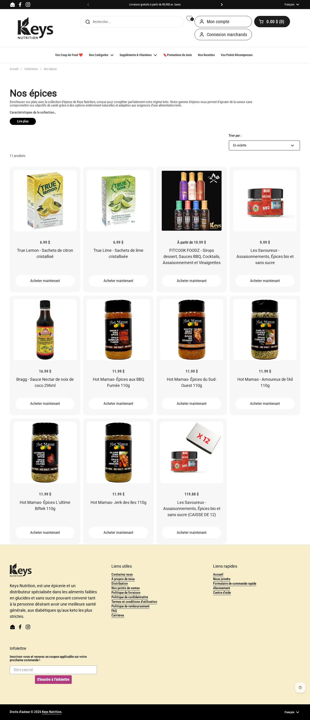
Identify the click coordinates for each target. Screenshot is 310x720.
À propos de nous (123, 579)
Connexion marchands (227, 34)
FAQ (114, 611)
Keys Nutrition (51, 712)
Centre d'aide (222, 593)
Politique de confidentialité (129, 597)
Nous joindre (221, 579)
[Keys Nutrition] (35, 28)
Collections (31, 69)
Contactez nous (122, 574)
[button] (272, 21)
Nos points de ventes (125, 588)
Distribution (119, 583)
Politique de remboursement (130, 606)
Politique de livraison (125, 593)
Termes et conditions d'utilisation (134, 602)
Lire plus (23, 121)
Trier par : (235, 135)
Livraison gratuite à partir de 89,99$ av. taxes (155, 4)
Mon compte (218, 21)
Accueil (14, 69)
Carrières (117, 615)
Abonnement (221, 588)
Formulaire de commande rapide (234, 583)
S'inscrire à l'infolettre (53, 679)
